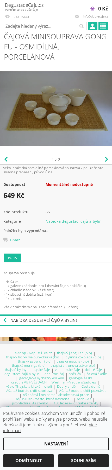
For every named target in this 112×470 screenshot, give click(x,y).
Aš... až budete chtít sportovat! (30, 391)
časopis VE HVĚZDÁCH (29, 383)
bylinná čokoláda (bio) (83, 357)
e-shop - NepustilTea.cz (33, 353)
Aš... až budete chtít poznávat (82, 391)
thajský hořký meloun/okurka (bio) (33, 357)
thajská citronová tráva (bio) (73, 366)
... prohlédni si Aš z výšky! (28, 403)
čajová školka (97, 374)
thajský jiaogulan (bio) (74, 353)
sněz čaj (75, 374)
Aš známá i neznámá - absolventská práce (56, 395)
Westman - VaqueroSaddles (74, 383)
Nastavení (56, 444)
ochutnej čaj (54, 374)
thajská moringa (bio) (29, 366)
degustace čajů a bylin (22, 374)
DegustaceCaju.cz (24, 7)
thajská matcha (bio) (73, 362)
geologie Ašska (80, 378)
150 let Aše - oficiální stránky (76, 403)
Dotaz (15, 240)
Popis (12, 258)
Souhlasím (83, 460)
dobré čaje (93, 370)
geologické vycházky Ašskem (41, 378)
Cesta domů (91, 387)
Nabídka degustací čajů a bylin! (74, 221)
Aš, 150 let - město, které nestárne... (44, 399)
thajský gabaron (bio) (35, 362)
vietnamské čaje (67, 370)
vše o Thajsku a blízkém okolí (29, 387)
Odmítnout (28, 460)
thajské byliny (15, 370)
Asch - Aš (84, 399)
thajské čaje (41, 370)
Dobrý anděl (67, 387)
